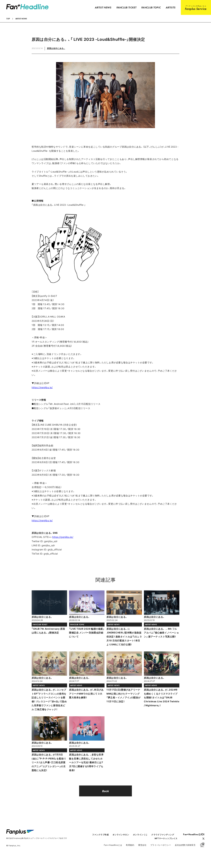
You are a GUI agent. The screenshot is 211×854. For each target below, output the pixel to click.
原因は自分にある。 (56, 48)
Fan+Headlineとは (113, 844)
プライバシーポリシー (160, 844)
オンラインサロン (121, 834)
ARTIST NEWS (21, 18)
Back (105, 791)
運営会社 (142, 844)
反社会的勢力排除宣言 (185, 844)
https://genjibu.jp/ (42, 387)
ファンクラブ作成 (100, 834)
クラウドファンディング (162, 834)
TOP (8, 18)
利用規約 (130, 844)
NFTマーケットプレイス (166, 838)
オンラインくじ (140, 834)
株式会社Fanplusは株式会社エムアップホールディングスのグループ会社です (36, 838)
